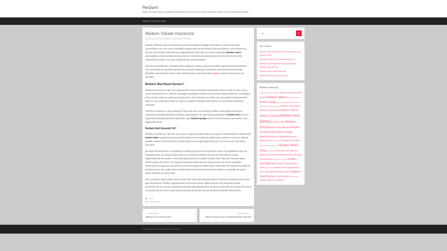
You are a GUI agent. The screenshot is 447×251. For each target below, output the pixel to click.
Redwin (150, 7)
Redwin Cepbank (270, 115)
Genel (151, 199)
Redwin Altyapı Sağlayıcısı (271, 93)
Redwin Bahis (277, 97)
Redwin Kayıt (266, 140)
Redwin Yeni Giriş (282, 167)
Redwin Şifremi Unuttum (272, 180)
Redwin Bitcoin (296, 102)
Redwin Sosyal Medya (280, 159)
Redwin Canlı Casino (291, 106)
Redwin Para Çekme (270, 155)
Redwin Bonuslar (264, 106)
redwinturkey (177, 39)
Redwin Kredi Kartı (265, 145)
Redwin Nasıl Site (271, 151)
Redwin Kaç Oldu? (291, 140)
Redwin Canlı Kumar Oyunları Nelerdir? (277, 59)
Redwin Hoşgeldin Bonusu (284, 136)
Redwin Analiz (287, 92)
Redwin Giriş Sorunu (278, 127)
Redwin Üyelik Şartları (278, 176)
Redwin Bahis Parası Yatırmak (273, 71)
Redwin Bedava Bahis (293, 97)
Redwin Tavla (283, 163)
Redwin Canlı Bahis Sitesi (154, 21)
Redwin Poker (287, 155)
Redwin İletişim (294, 176)
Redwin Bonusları (275, 106)
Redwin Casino (289, 110)
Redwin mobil (275, 145)
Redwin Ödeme (283, 171)
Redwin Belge (268, 101)
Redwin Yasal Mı (269, 167)
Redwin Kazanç (155, 202)
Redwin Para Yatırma (287, 150)
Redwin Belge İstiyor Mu (284, 102)
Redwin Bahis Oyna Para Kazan (274, 75)
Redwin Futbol (277, 122)
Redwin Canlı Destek (270, 110)
